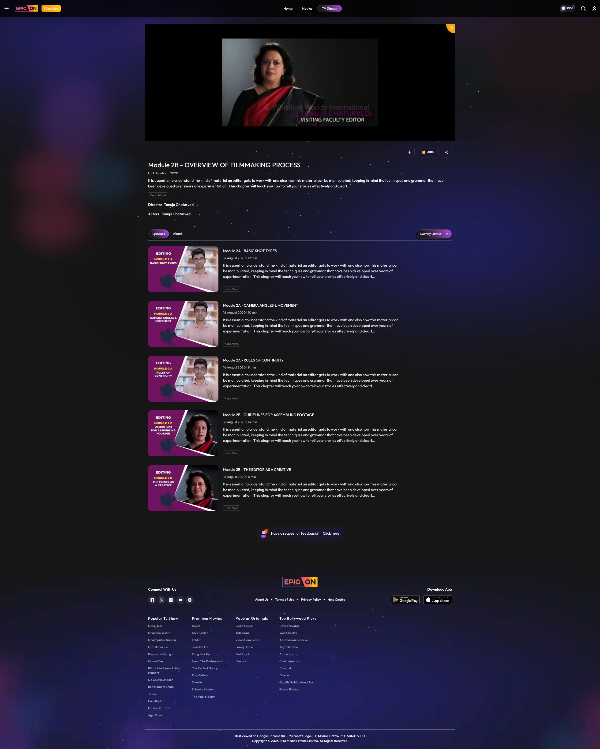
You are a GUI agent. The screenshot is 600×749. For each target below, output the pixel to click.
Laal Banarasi (158, 647)
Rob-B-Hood (200, 675)
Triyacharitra (288, 647)
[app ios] (437, 599)
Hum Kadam (156, 701)
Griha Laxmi (244, 626)
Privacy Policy (311, 599)
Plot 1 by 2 (242, 654)
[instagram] (190, 599)
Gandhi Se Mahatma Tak (296, 682)
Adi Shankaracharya (293, 640)
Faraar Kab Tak (159, 708)
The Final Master (203, 696)
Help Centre (336, 599)
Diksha (284, 675)
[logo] (300, 581)
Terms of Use (284, 599)
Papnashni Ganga (160, 654)
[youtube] (180, 599)
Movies (307, 8)
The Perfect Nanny (205, 668)
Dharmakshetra (159, 633)
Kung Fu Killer (201, 654)
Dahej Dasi (155, 626)
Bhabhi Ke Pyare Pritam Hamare (164, 670)
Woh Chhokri (288, 633)
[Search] (583, 8)
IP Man (196, 640)
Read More (158, 195)
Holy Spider (200, 633)
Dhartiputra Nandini (162, 640)
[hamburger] (6, 8)
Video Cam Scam (247, 640)
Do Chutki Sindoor (160, 680)
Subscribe (51, 8)
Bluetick (241, 661)
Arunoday (286, 654)
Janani (152, 694)
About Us (261, 599)
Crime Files (155, 661)
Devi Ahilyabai (289, 626)
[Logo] (26, 8)
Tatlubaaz (242, 633)
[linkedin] (171, 599)
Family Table (244, 647)
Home (288, 8)
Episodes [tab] (158, 234)
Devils (196, 626)
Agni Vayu (155, 715)
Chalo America (289, 661)
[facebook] (152, 599)
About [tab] (177, 233)
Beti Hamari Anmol (161, 687)
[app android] (407, 599)
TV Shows (329, 8)
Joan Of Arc (200, 647)
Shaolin (197, 682)
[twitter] (162, 599)
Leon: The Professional (207, 661)
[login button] (594, 8)
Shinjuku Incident (203, 689)
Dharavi (285, 668)
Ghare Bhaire (288, 689)
